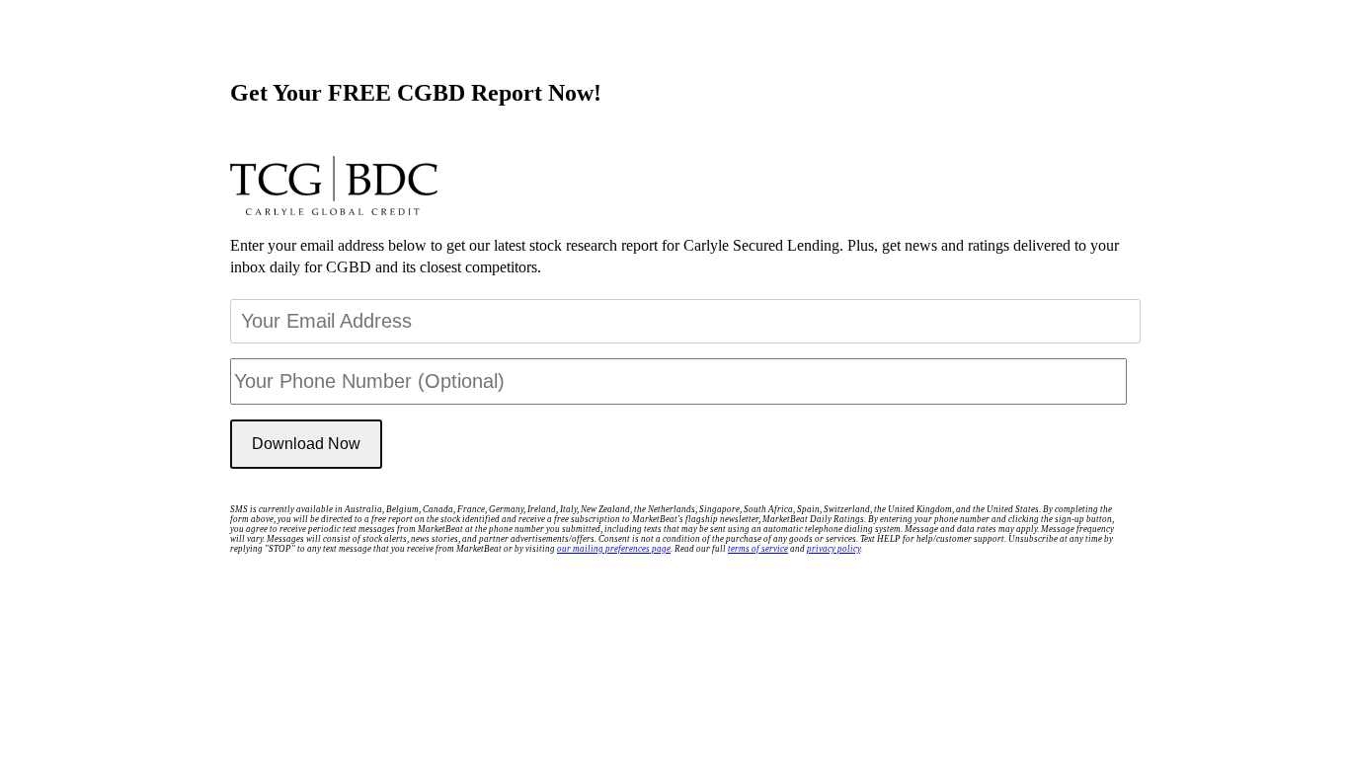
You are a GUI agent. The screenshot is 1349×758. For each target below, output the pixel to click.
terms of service (758, 549)
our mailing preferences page (614, 549)
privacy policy (833, 549)
